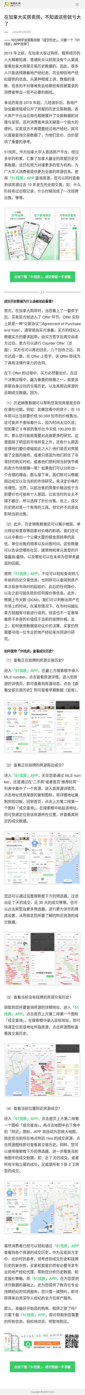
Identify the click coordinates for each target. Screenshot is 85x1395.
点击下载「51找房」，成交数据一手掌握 (42, 276)
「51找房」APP (21, 177)
